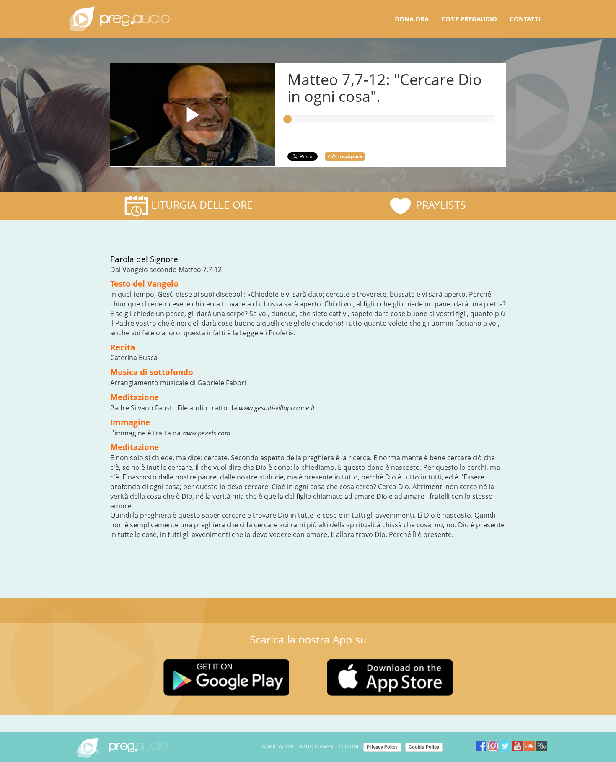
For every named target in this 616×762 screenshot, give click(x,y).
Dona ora (412, 19)
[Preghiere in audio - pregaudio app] (119, 19)
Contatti (525, 19)
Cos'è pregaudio (469, 19)
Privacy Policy (382, 747)
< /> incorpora (345, 156)
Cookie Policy (424, 747)
